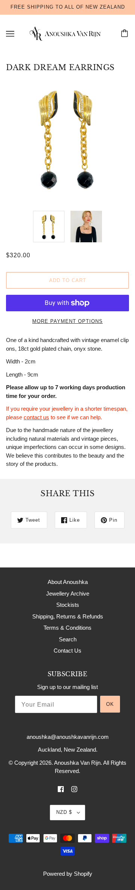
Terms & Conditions (68, 627)
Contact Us (67, 650)
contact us (36, 417)
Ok (110, 704)
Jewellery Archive (67, 593)
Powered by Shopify (67, 873)
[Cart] (125, 33)
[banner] (66, 33)
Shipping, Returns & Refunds (67, 616)
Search (67, 639)
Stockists (67, 605)
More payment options (67, 321)
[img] (61, 789)
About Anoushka (68, 582)
